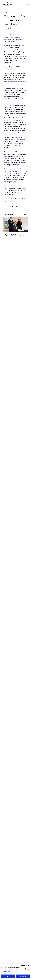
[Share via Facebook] (4, 206)
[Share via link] (16, 206)
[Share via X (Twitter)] (8, 206)
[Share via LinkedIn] (12, 206)
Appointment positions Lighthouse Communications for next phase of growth (14, 235)
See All (25, 214)
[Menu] (28, 4)
